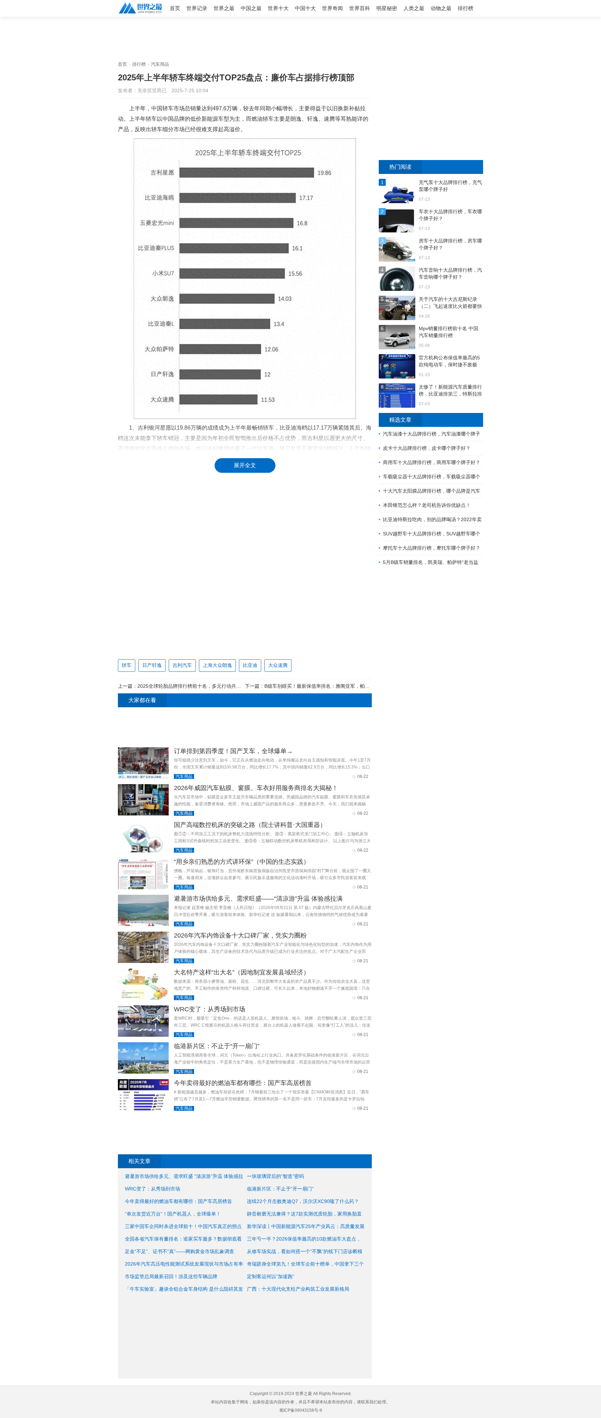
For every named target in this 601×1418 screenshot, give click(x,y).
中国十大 (305, 8)
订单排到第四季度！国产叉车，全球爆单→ (233, 751)
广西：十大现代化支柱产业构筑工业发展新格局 (298, 1289)
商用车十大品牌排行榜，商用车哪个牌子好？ (431, 462)
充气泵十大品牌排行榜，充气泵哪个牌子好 (450, 186)
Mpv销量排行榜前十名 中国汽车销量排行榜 (448, 332)
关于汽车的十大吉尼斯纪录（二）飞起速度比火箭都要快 (450, 302)
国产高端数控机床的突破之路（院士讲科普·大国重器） (250, 824)
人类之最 (413, 8)
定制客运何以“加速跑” (270, 1276)
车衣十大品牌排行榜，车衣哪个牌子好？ (450, 215)
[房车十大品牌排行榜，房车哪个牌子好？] (397, 250)
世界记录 (196, 8)
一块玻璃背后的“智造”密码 (275, 1176)
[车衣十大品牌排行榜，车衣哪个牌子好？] (397, 221)
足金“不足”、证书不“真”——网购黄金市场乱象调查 (179, 1251)
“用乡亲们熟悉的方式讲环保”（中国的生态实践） (242, 861)
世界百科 (359, 8)
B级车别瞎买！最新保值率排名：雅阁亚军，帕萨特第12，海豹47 (334, 686)
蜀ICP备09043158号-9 (300, 1410)
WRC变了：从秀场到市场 (209, 1009)
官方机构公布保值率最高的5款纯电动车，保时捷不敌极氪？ (449, 361)
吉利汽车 (182, 665)
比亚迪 (250, 665)
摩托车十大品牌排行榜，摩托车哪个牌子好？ (431, 548)
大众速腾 (278, 665)
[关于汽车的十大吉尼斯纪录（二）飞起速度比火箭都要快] (397, 309)
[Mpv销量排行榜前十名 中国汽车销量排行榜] (397, 338)
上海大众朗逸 (217, 665)
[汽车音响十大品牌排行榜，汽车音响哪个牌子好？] (397, 279)
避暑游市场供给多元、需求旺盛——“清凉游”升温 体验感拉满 (258, 898)
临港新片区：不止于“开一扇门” (216, 1046)
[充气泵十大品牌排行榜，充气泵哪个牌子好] (397, 192)
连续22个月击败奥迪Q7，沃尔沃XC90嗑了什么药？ (303, 1201)
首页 (175, 8)
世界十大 (278, 8)
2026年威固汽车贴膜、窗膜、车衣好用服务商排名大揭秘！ (256, 787)
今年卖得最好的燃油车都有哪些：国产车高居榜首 (243, 1083)
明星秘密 (386, 8)
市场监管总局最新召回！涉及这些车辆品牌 (171, 1276)
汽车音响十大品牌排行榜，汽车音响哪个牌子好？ (450, 273)
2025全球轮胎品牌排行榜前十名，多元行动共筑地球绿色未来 (203, 686)
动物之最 (441, 8)
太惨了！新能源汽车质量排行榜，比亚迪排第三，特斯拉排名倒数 (450, 390)
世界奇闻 (332, 8)
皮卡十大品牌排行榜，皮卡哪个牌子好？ (427, 448)
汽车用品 (160, 64)
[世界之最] (140, 14)
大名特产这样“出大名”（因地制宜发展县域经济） (242, 972)
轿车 (126, 665)
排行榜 (465, 8)
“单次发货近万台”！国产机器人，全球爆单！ (173, 1214)
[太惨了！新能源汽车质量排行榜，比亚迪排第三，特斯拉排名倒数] (397, 396)
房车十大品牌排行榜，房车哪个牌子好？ (450, 244)
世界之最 (224, 8)
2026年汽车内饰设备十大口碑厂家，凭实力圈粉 (240, 935)
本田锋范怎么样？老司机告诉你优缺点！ (427, 505)
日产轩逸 (152, 665)
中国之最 (251, 8)
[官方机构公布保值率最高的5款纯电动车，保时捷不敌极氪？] (397, 367)
